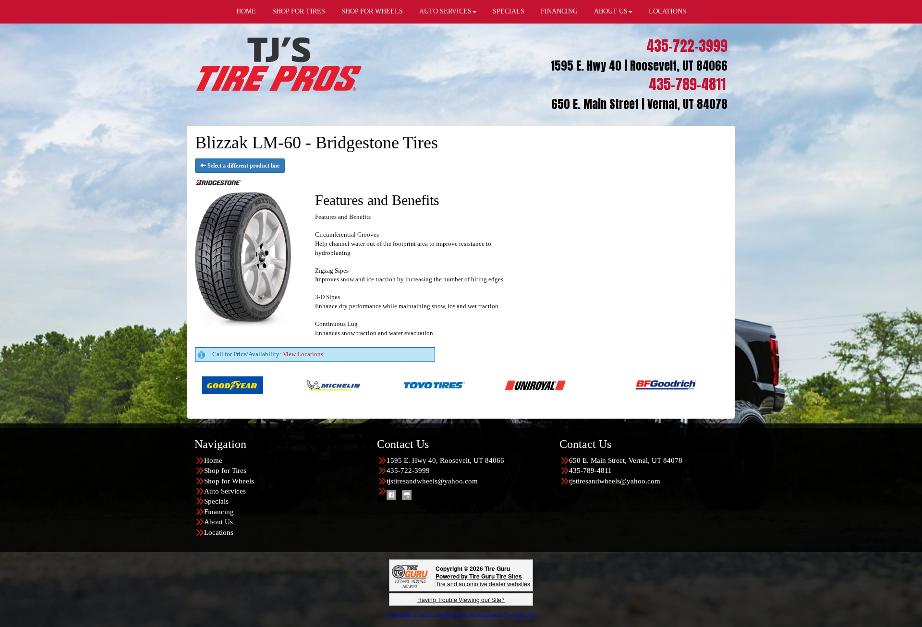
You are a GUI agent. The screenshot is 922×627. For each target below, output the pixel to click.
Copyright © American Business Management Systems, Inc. (461, 614)
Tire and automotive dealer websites (483, 580)
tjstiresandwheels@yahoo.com (432, 481)
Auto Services (225, 491)
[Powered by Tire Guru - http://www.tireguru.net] (410, 575)
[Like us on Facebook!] (391, 494)
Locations (218, 532)
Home (213, 460)
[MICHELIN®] (252, 384)
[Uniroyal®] (454, 384)
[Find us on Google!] (407, 494)
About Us (218, 522)
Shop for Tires (225, 470)
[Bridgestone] (685, 384)
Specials (216, 501)
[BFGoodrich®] (584, 384)
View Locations (303, 354)
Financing (219, 512)
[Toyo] (353, 384)
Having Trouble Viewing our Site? (461, 599)
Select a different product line (242, 165)
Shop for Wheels (229, 481)
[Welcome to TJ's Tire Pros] (278, 63)
